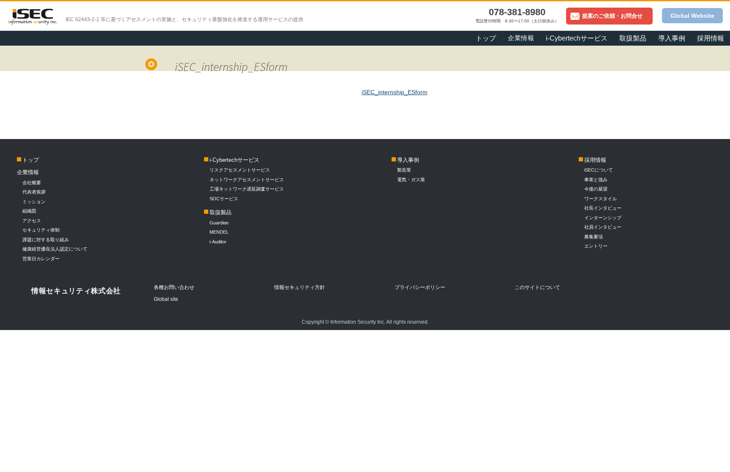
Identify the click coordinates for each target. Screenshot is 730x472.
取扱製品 (221, 212)
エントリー (595, 245)
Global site (166, 299)
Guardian (219, 222)
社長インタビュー (602, 207)
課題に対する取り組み (45, 239)
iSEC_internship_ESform (395, 92)
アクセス (31, 220)
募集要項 (593, 236)
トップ (486, 38)
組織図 (29, 210)
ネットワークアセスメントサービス (247, 179)
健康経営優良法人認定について (54, 248)
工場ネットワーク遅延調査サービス (247, 188)
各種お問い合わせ (174, 287)
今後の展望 (595, 188)
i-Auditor (218, 241)
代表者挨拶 (34, 191)
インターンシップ (602, 217)
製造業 (404, 169)
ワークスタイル (600, 198)
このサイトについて (537, 287)
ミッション (34, 201)
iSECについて (598, 169)
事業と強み (595, 179)
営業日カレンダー (41, 258)
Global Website (692, 15)
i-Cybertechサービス (234, 160)
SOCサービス (226, 198)
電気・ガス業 (411, 179)
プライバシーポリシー (420, 287)
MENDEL (219, 232)
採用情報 (710, 38)
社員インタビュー (602, 226)
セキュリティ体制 (41, 229)
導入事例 (408, 160)
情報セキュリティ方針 (299, 287)
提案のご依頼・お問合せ (612, 16)
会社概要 (31, 182)
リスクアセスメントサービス (240, 169)
